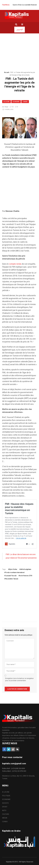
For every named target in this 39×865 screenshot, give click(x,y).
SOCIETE (5, 803)
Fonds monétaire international (14, 572)
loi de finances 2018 (26, 575)
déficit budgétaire (25, 569)
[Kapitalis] (19, 15)
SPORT (4, 807)
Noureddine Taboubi (11, 579)
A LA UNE (6, 102)
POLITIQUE (6, 795)
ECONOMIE (16, 102)
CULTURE (5, 814)
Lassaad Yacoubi (10, 575)
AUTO (4, 810)
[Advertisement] (19, 190)
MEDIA (4, 818)
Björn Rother (13, 569)
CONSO (5, 821)
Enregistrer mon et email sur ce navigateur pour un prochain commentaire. (19, 679)
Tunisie (25, 102)
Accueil (6, 72)
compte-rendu (15, 264)
